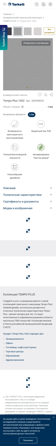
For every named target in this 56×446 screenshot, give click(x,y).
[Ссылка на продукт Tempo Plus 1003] (27, 31)
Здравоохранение (15, 360)
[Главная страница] (16, 4)
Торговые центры (15, 351)
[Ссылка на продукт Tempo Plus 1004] (37, 31)
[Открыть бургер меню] (4, 4)
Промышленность (15, 339)
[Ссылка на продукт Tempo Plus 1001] (7, 31)
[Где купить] (43, 4)
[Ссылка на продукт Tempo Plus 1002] (17, 31)
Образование (12, 355)
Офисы (9, 343)
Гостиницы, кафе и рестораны (21, 347)
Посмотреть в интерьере (36, 43)
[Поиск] (36, 4)
